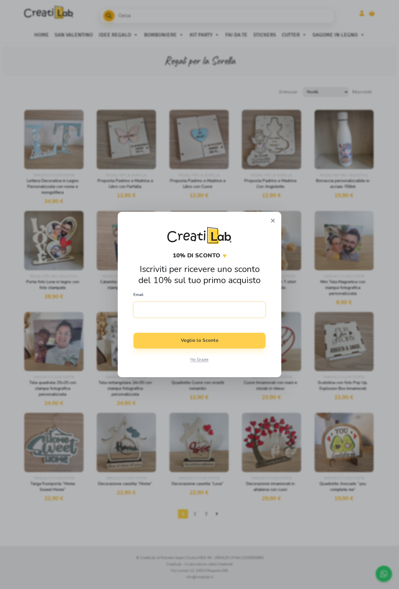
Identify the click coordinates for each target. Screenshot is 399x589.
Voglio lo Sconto (199, 340)
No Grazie (199, 359)
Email (138, 294)
